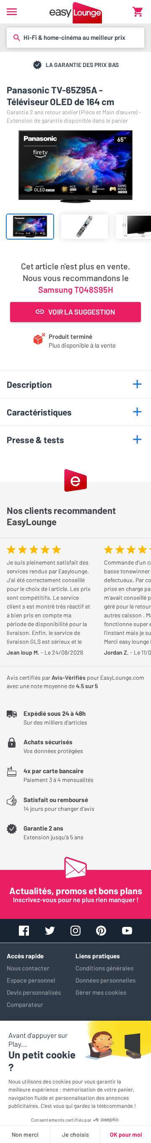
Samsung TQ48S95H (75, 289)
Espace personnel (31, 980)
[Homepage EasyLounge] (75, 11)
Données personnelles (105, 980)
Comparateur (25, 1004)
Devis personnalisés (34, 992)
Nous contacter (28, 968)
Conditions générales (104, 968)
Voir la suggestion (81, 311)
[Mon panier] (138, 12)
